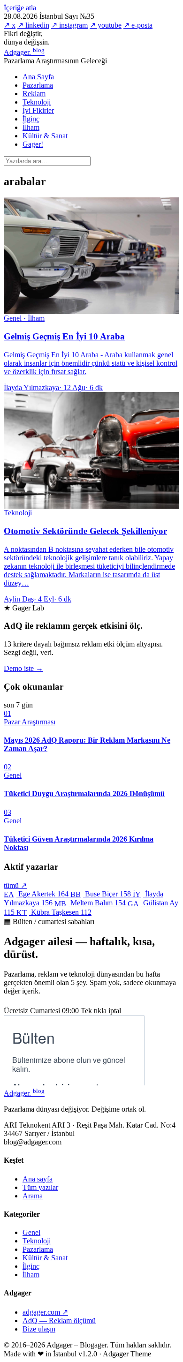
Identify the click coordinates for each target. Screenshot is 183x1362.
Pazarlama (38, 85)
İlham (31, 127)
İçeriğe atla (20, 8)
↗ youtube (106, 25)
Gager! (33, 144)
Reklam (34, 94)
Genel (31, 1232)
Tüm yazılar (40, 1187)
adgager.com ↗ (45, 1312)
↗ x (9, 25)
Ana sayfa (38, 1179)
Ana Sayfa (38, 77)
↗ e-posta (137, 25)
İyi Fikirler (38, 110)
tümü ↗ (15, 885)
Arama (33, 1196)
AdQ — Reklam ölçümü (59, 1320)
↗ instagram (69, 25)
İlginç (31, 119)
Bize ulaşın (39, 1329)
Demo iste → (23, 668)
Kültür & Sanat (45, 136)
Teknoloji (37, 102)
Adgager (24, 52)
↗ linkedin (33, 25)
